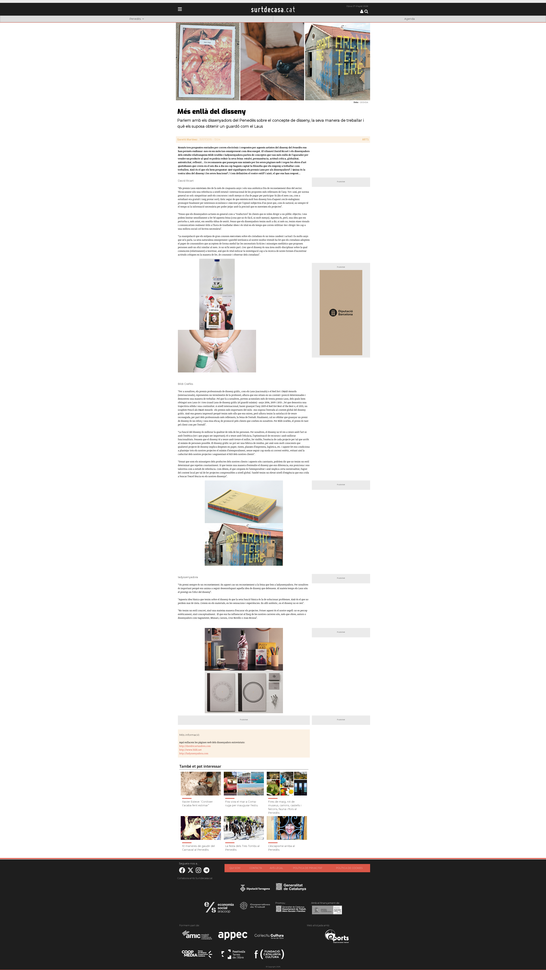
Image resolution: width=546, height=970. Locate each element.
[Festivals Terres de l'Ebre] (233, 955)
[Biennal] (244, 544)
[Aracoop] (219, 908)
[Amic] (197, 937)
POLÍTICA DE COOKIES (349, 868)
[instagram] (198, 871)
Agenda (409, 18)
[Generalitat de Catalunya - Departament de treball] (291, 912)
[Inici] (273, 9)
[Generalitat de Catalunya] (291, 889)
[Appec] (233, 937)
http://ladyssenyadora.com (193, 753)
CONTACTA (255, 868)
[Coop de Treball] (255, 908)
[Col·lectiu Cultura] (269, 937)
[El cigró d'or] (244, 692)
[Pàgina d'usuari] (361, 12)
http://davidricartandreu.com (195, 746)
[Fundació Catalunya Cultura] (269, 955)
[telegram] (206, 871)
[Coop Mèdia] (197, 955)
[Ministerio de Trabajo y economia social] (327, 912)
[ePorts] (336, 937)
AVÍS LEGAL (276, 868)
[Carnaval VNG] (217, 312)
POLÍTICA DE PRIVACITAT (307, 868)
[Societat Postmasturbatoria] (217, 276)
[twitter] (190, 871)
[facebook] (182, 871)
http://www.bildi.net (190, 749)
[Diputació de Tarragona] (255, 889)
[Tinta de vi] (244, 649)
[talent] (244, 501)
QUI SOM (234, 868)
